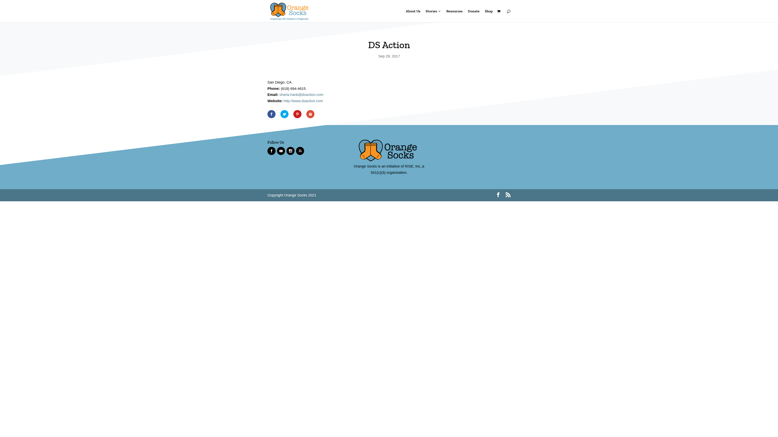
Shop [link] (489, 11)
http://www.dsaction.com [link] (303, 101)
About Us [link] (413, 11)
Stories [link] (431, 11)
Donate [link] (474, 11)
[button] (498, 195)
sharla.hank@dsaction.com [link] (301, 95)
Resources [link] (454, 11)
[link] (289, 10)
